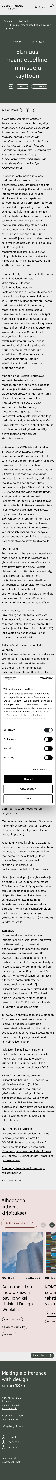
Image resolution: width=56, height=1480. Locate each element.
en (35, 7)
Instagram (13, 1447)
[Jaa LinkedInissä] (21, 109)
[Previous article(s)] (43, 1225)
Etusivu (8, 21)
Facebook (13, 1442)
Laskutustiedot (10, 1419)
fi (30, 7)
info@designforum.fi (13, 1426)
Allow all (28, 779)
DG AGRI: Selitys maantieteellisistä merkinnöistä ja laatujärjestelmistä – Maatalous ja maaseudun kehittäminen (26, 1147)
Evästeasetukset (11, 1462)
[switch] (48, 739)
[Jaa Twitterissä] (27, 109)
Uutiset (8, 1278)
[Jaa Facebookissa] (33, 109)
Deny (28, 798)
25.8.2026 (33, 1278)
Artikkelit (24, 21)
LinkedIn (12, 1437)
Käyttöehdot (9, 1458)
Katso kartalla (9, 1408)
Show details (40, 769)
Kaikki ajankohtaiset (17, 1223)
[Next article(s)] (52, 1225)
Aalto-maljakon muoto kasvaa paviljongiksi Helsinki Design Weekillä (17, 1298)
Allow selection (28, 789)
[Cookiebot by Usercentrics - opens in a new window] (40, 679)
